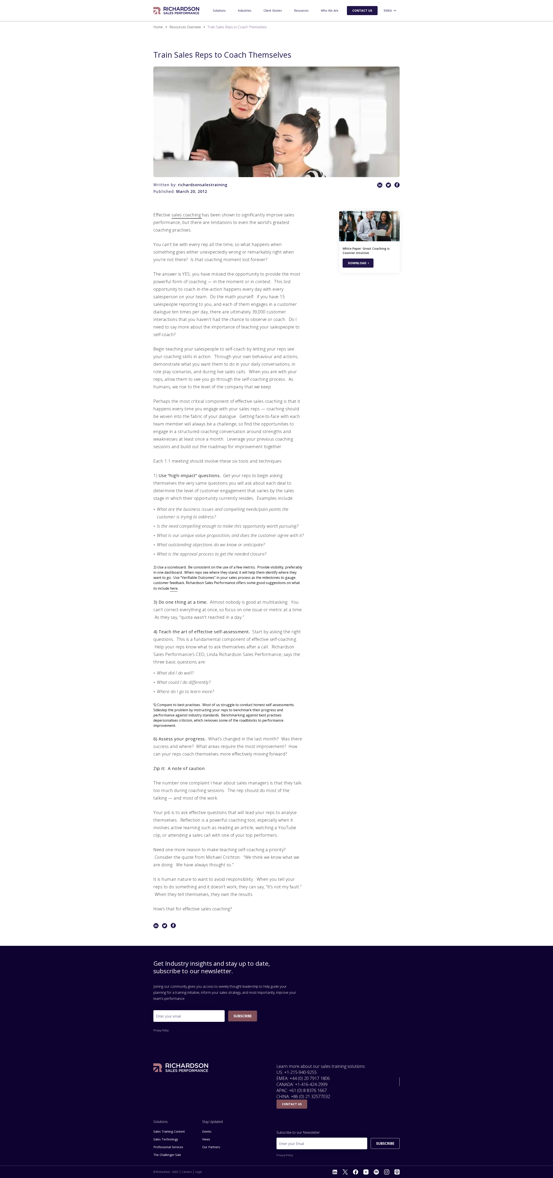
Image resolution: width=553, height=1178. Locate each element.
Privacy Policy (161, 1030)
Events (206, 1131)
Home (158, 27)
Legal (198, 1172)
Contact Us (362, 10)
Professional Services (168, 1147)
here (174, 588)
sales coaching (187, 215)
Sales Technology (165, 1139)
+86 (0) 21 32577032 (310, 1096)
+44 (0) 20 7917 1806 (310, 1078)
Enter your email (168, 1016)
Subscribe (243, 1016)
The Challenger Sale (167, 1155)
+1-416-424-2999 (311, 1084)
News (206, 1139)
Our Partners (211, 1147)
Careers (187, 1172)
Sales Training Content (169, 1131)
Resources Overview (185, 27)
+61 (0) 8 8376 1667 (308, 1090)
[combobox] (390, 10)
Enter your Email (291, 1143)
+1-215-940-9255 (300, 1072)
